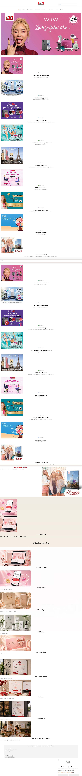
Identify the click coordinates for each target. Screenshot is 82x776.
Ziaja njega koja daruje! (41, 232)
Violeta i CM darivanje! (41, 120)
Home (19, 9)
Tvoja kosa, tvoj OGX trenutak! (41, 210)
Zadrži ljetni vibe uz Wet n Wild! (41, 75)
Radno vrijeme (37, 745)
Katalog (23, 9)
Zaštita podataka (70, 772)
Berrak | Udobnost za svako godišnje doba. (41, 143)
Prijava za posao (43, 745)
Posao (57, 9)
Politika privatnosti (51, 745)
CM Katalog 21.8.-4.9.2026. (41, 255)
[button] (41, 34)
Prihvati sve (73, 775)
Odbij (63, 775)
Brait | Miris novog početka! (41, 98)
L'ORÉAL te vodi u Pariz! (41, 165)
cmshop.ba (37, 9)
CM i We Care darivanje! (41, 187)
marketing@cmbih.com (10, 757)
